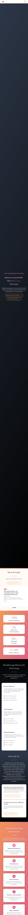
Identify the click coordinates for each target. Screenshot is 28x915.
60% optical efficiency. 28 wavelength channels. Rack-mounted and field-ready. (11, 593)
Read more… (6, 602)
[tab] (12, 607)
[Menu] (25, 1)
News (5, 589)
